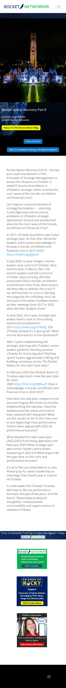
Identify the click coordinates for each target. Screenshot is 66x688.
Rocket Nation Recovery (15, 120)
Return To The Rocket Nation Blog (21, 127)
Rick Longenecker (15, 116)
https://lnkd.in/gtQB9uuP (30, 384)
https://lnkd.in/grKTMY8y (30, 327)
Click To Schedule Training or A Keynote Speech (33, 149)
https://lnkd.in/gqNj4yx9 (23, 254)
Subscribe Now (33, 141)
